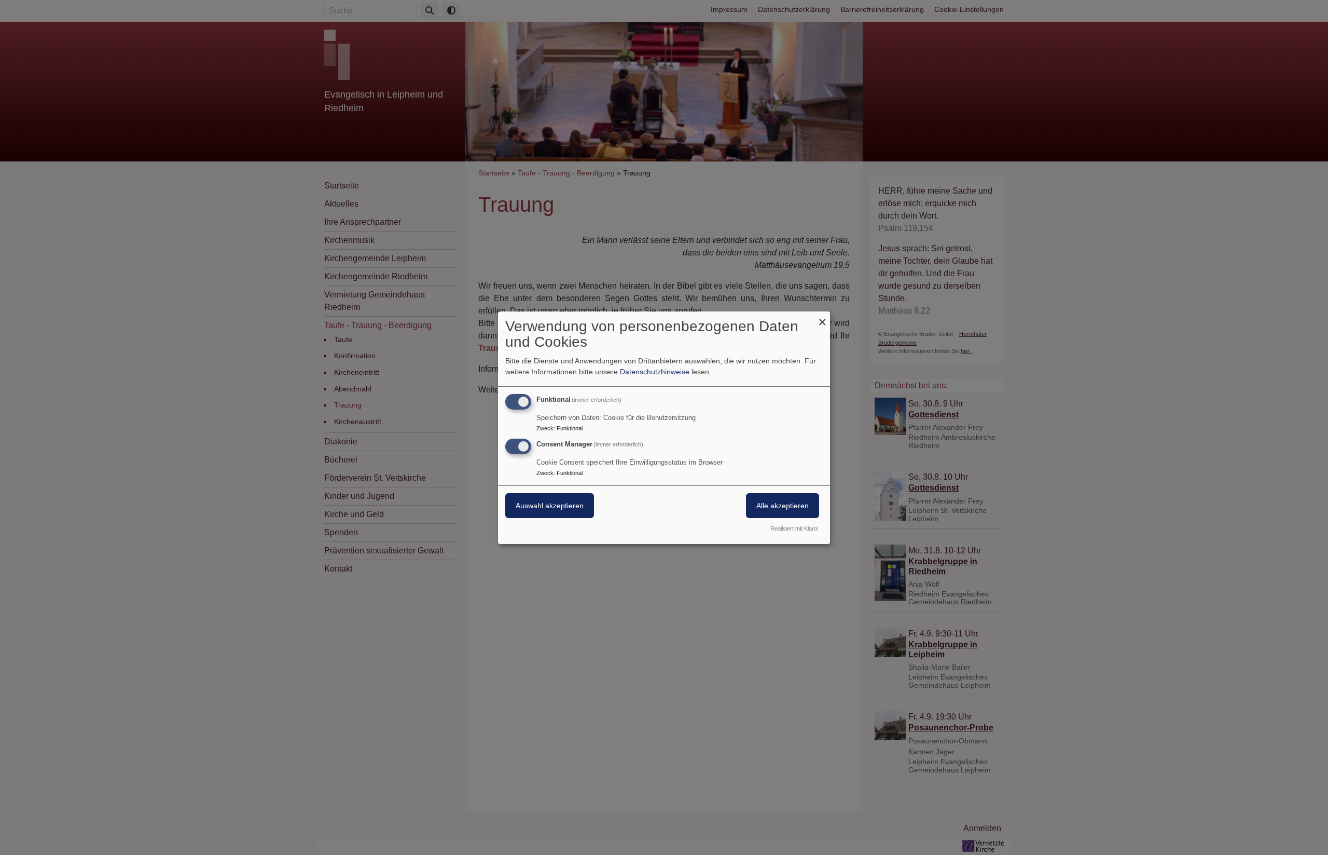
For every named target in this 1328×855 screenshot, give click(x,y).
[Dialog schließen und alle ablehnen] (822, 317)
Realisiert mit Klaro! (794, 528)
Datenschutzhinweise (654, 372)
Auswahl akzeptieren (550, 505)
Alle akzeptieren (782, 505)
